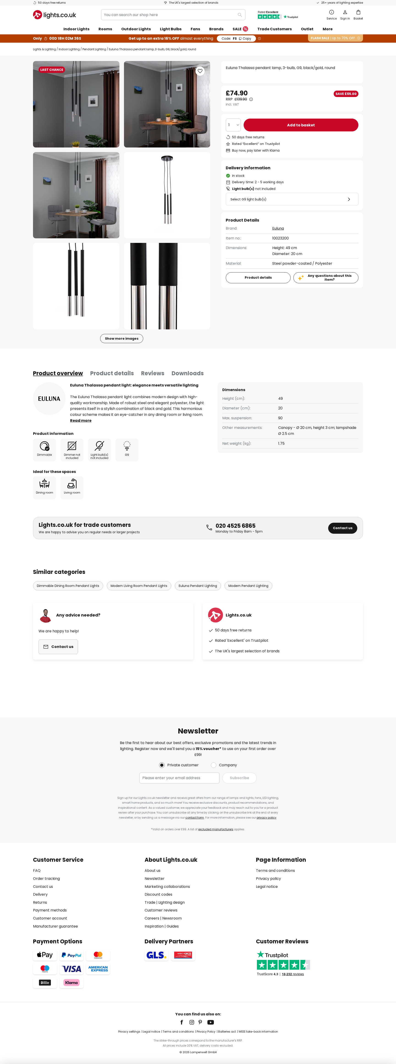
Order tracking (46, 878)
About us (152, 870)
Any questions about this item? (330, 277)
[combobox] (173, 14)
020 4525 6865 (236, 526)
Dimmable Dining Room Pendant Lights (68, 585)
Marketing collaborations (167, 886)
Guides (173, 926)
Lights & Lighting (44, 49)
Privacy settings (129, 1031)
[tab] (58, 373)
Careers (152, 918)
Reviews (152, 373)
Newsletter (155, 878)
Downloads (188, 373)
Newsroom (172, 918)
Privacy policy (268, 878)
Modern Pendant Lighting (248, 585)
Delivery (40, 894)
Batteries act (227, 1031)
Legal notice (267, 886)
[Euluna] (49, 398)
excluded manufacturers (215, 829)
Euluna (278, 228)
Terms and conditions (275, 870)
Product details (112, 373)
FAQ (37, 870)
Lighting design (171, 902)
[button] (76, 195)
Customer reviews (161, 910)
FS (236, 38)
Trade (150, 902)
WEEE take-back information (258, 1031)
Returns (40, 902)
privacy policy (266, 818)
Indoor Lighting (69, 49)
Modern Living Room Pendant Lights (139, 585)
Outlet (307, 29)
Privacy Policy (206, 1031)
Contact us (342, 528)
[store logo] (54, 14)
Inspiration (154, 926)
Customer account (50, 918)
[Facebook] (185, 1022)
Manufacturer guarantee (55, 926)
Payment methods (50, 910)
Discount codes (158, 894)
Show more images (121, 338)
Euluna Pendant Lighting (198, 585)
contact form (194, 818)
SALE (237, 29)
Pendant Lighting (94, 49)
